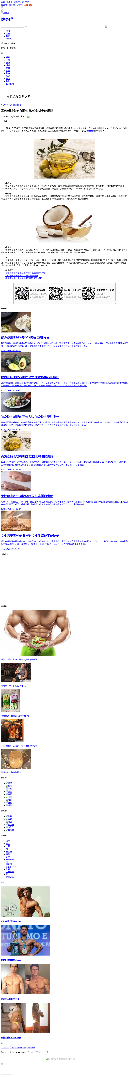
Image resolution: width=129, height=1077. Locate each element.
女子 (8, 849)
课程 (8, 65)
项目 (8, 71)
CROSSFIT (11, 867)
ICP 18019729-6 (41, 1052)
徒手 (8, 857)
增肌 (8, 844)
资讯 (8, 76)
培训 (8, 81)
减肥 (8, 841)
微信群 (12, 5)
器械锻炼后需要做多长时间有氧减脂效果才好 (25, 273)
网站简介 (5, 1047)
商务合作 (14, 1047)
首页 (3, 2)
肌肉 (8, 60)
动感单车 (10, 39)
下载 (27, 2)
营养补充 (7, 105)
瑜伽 (8, 31)
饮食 (8, 73)
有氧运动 (10, 859)
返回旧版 (28, 5)
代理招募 (10, 84)
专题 (8, 79)
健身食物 (90, 131)
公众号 (4, 5)
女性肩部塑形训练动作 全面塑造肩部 (21, 276)
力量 (8, 846)
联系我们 (31, 1047)
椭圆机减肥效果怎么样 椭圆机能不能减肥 (23, 278)
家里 (8, 854)
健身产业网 (19, 2)
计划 (8, 63)
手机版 (9, 2)
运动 (8, 36)
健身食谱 (17, 105)
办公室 (9, 851)
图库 (2, 882)
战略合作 (22, 1047)
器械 (8, 33)
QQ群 (19, 5)
